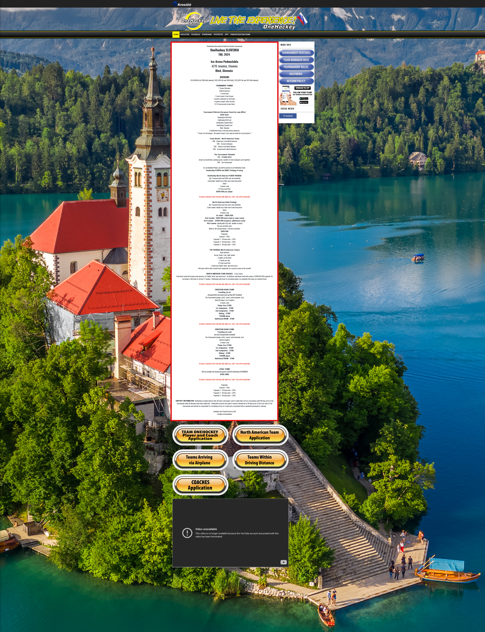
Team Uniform (224, 252)
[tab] (288, 115)
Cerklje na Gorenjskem (224, 414)
